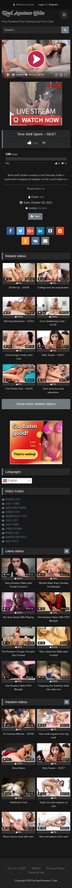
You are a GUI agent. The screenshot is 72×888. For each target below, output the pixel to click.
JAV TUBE (12, 524)
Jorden (42, 208)
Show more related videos (36, 404)
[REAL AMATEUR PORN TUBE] (29, 14)
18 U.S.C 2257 (17, 868)
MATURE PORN (15, 507)
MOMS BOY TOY (16, 516)
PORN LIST (12, 499)
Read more (34, 188)
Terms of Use (36, 872)
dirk (41, 197)
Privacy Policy (55, 868)
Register (53, 4)
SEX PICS (12, 541)
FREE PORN (13, 528)
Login (41, 4)
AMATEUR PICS (16, 537)
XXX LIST (11, 520)
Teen (37, 216)
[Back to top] (61, 877)
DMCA (36, 868)
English (12, 480)
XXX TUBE (12, 503)
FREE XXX (12, 512)
